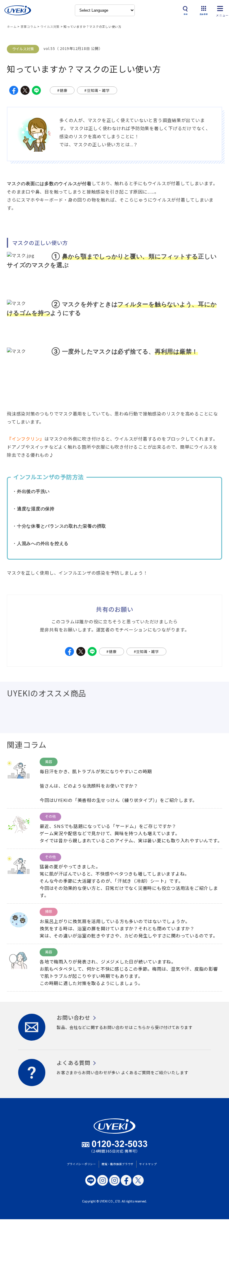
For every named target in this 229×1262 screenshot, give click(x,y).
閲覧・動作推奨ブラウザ (118, 1164)
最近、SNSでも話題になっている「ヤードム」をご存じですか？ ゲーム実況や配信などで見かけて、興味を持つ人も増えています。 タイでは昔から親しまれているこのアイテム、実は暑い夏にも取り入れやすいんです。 (131, 833)
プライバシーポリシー (81, 1164)
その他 (50, 816)
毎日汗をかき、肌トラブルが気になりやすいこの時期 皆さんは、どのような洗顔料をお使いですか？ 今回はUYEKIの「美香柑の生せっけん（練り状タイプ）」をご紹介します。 (118, 785)
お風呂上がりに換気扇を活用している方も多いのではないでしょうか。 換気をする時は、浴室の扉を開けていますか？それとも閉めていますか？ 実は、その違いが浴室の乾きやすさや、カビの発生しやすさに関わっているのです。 (129, 928)
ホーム (11, 26)
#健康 (62, 90)
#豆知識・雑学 (96, 90)
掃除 (48, 911)
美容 (48, 761)
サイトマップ (148, 1164)
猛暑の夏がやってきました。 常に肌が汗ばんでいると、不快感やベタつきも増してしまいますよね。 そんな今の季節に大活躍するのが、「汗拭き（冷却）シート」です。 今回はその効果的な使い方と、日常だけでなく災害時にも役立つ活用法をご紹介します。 (129, 880)
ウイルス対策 (50, 26)
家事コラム (29, 26)
